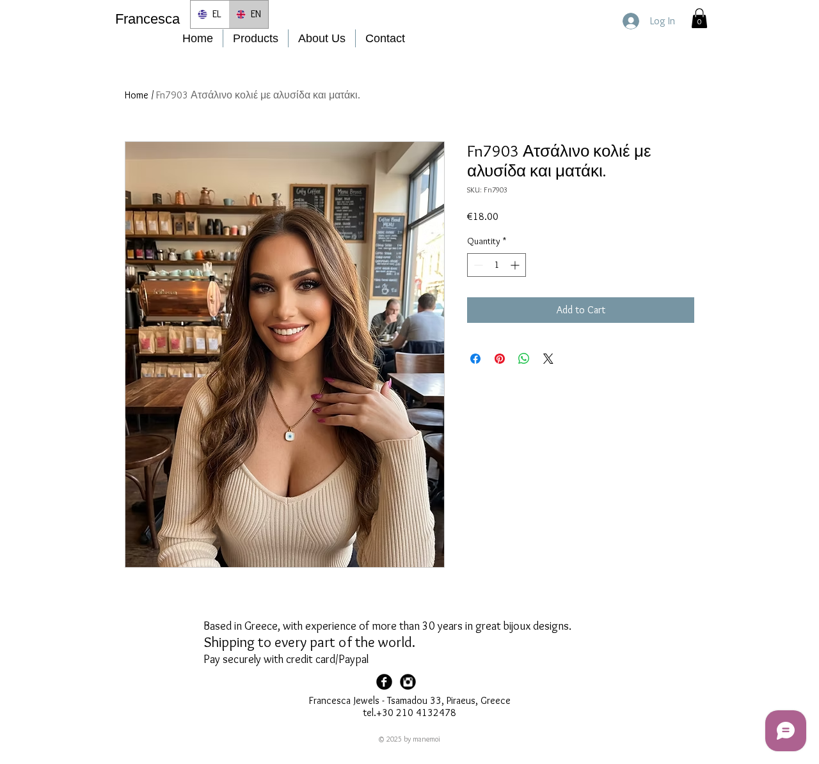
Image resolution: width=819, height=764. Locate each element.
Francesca (147, 19)
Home (136, 95)
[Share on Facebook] (475, 358)
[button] (699, 18)
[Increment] (516, 265)
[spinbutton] (496, 265)
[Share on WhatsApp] (524, 358)
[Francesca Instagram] (408, 682)
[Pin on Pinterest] (499, 358)
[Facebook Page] (384, 682)
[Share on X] (548, 358)
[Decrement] (477, 265)
